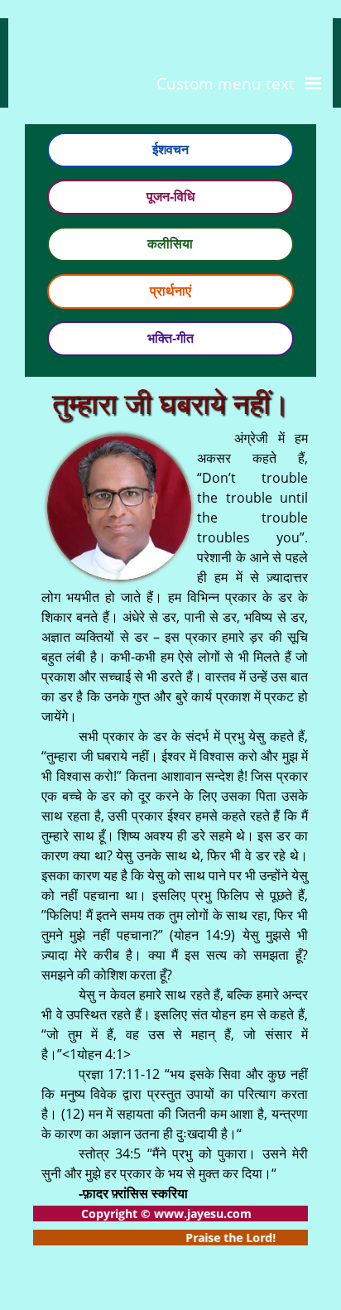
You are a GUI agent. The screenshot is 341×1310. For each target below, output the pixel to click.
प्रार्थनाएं (170, 291)
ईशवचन (170, 149)
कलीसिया (170, 244)
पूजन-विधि (170, 197)
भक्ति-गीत (170, 338)
